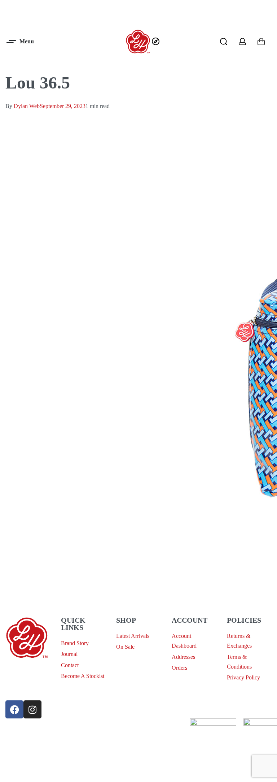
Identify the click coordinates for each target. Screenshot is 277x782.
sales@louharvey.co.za (31, 671)
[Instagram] (32, 709)
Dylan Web (27, 106)
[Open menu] (20, 41)
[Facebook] (14, 709)
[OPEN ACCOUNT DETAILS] (242, 42)
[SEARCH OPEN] (224, 42)
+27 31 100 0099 (25, 688)
